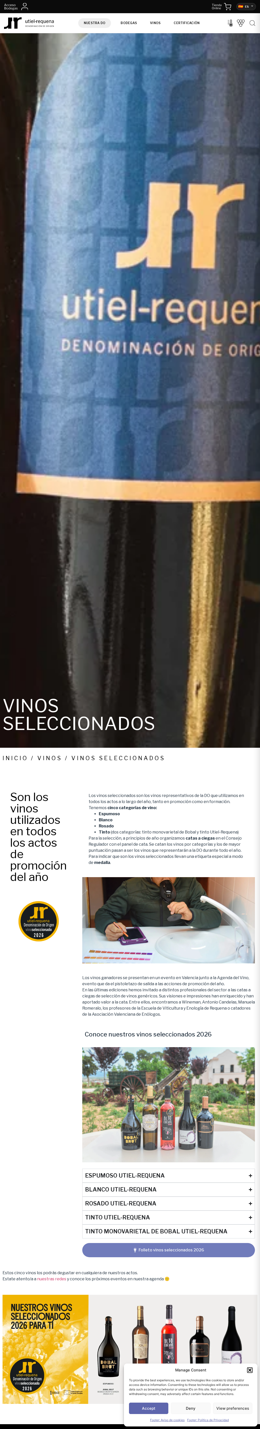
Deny (191, 1408)
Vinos (155, 23)
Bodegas (129, 23)
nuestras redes (51, 1279)
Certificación (187, 23)
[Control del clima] (230, 23)
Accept (148, 1408)
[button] (249, 1370)
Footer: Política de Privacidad (208, 1420)
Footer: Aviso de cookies (167, 1420)
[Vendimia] (241, 23)
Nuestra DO (94, 23)
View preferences (232, 1408)
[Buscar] (252, 23)
